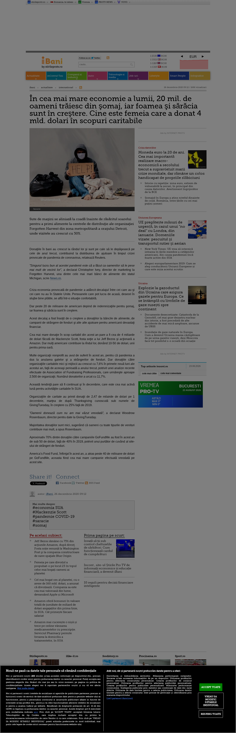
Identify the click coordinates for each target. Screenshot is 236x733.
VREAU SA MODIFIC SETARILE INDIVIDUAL (210, 700)
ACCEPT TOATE (211, 687)
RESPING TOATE (211, 714)
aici (36, 712)
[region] (118, 699)
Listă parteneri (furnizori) (120, 698)
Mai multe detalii (25, 688)
